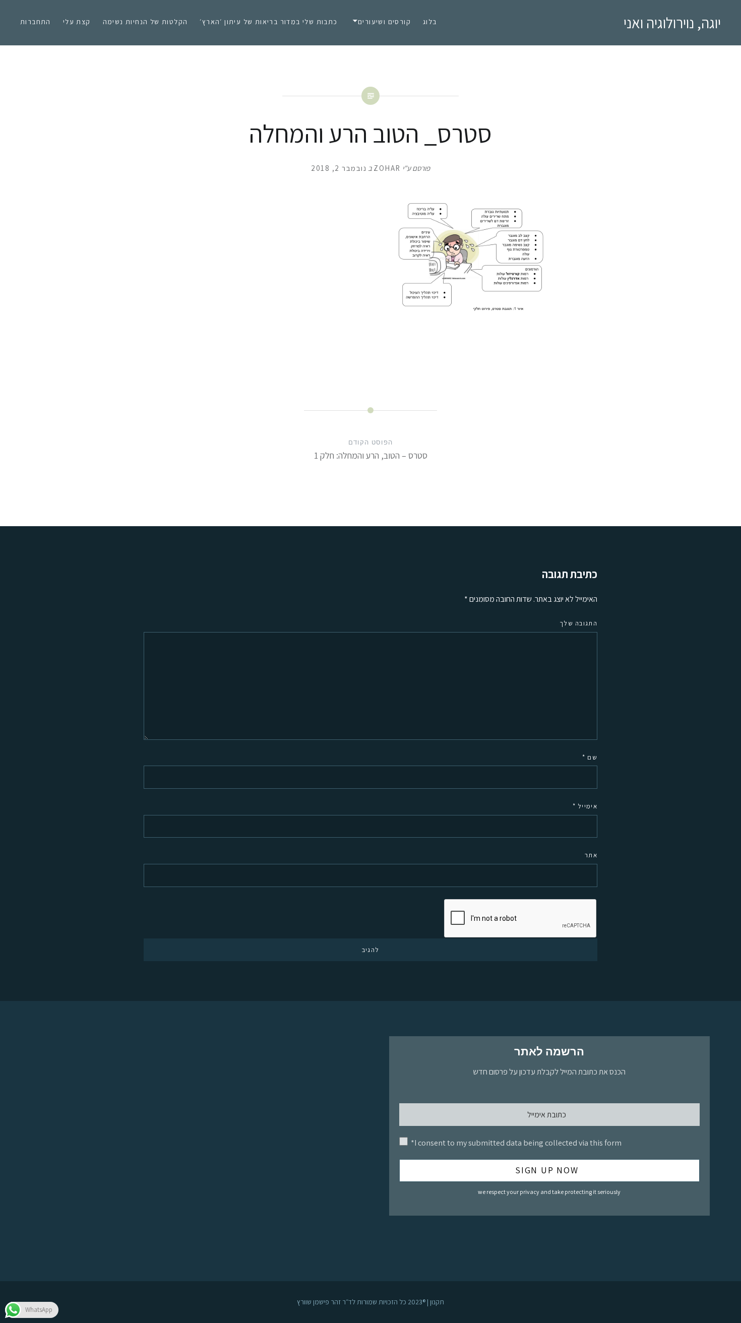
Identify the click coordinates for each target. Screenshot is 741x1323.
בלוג (430, 21)
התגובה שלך (578, 623)
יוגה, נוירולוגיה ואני (672, 23)
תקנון (437, 1301)
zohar (387, 168)
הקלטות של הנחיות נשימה (145, 21)
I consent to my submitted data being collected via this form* (516, 1142)
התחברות (35, 21)
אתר (591, 855)
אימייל (585, 806)
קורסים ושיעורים (384, 21)
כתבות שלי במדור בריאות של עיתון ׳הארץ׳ (268, 21)
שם (589, 757)
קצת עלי (77, 21)
